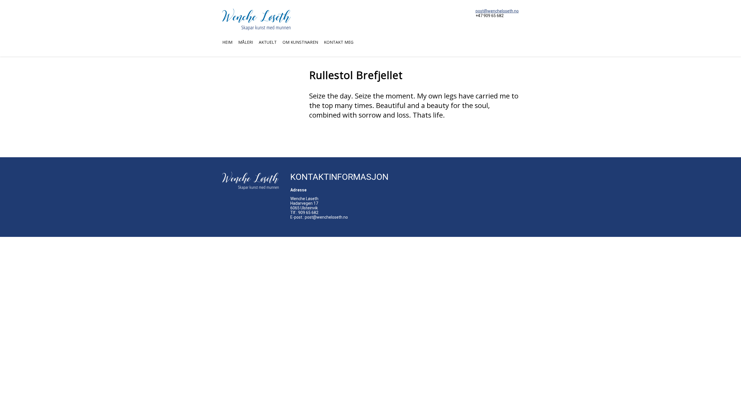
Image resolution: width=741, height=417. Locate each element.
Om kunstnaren (300, 42)
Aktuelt (268, 42)
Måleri (245, 42)
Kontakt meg (338, 42)
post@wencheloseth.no (497, 11)
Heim (227, 42)
